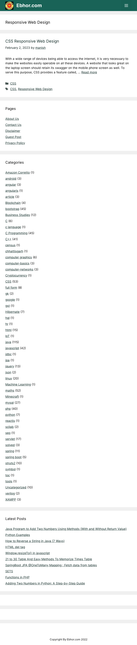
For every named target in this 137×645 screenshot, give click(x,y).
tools (8, 481)
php (8, 408)
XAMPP (10, 499)
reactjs (10, 421)
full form (11, 287)
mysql (9, 402)
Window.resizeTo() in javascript (27, 553)
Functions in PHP (17, 577)
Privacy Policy (15, 143)
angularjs (11, 191)
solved (10, 445)
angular (10, 184)
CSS (13, 83)
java (8, 342)
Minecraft (12, 396)
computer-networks (19, 269)
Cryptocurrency (16, 275)
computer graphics (18, 257)
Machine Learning (18, 384)
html (8, 330)
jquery (9, 366)
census (10, 245)
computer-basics (17, 263)
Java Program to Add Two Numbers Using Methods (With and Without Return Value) (66, 529)
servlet (10, 439)
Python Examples (17, 535)
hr (6, 324)
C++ (8, 239)
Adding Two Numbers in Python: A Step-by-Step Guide (45, 583)
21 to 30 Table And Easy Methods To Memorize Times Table (48, 559)
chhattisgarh (14, 251)
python (10, 415)
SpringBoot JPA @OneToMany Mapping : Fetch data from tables (51, 565)
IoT (7, 336)
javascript (12, 348)
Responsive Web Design (35, 89)
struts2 (10, 463)
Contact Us (13, 125)
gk (7, 293)
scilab (9, 427)
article (9, 197)
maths (9, 390)
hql (7, 318)
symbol (10, 469)
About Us (12, 119)
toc (7, 475)
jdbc (8, 354)
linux (8, 378)
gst (7, 306)
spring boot (13, 457)
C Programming (16, 233)
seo (8, 433)
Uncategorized (15, 487)
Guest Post (13, 137)
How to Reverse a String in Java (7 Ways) (35, 541)
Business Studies (17, 215)
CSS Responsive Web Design (32, 41)
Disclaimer (12, 131)
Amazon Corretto (17, 172)
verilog (10, 493)
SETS (9, 571)
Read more (89, 72)
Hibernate (12, 312)
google (10, 299)
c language (13, 227)
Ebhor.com (29, 5)
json (8, 372)
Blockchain (13, 203)
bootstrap (12, 209)
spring (9, 451)
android (10, 178)
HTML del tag (15, 547)
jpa (7, 360)
